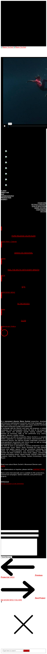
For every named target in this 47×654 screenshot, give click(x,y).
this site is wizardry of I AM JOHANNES (12, 483)
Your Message (6, 537)
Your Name (5, 529)
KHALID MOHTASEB (39, 206)
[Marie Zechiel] (13, 47)
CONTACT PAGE (39, 469)
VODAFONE (42, 203)
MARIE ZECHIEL (40, 208)
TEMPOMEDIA (41, 210)
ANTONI (43, 211)
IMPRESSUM (5, 482)
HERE (3, 466)
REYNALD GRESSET (38, 204)
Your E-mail (5, 533)
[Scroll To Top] (1, 602)
